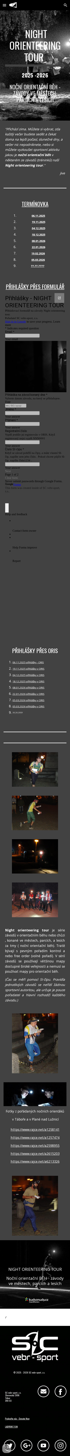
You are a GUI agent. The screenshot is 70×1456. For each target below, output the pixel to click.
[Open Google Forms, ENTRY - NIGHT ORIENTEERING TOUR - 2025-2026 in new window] (59, 298)
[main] (35, 47)
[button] (4, 5)
